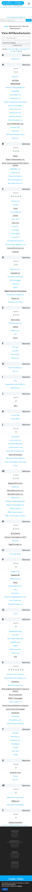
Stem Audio (15, 716)
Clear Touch (15, 219)
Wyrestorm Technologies (15, 805)
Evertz (15, 338)
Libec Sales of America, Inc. (15, 451)
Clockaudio (15, 230)
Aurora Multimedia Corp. (15, 124)
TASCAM (15, 733)
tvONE (15, 755)
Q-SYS (15, 613)
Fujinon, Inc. (15, 358)
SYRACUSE (15, 852)
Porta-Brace (15, 593)
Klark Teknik (15, 419)
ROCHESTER (14, 862)
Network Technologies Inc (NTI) (15, 537)
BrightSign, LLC (15, 169)
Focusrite (15, 351)
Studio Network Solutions (15, 723)
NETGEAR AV (15, 533)
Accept (5, 889)
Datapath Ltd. (15, 273)
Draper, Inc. (15, 298)
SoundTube (15, 713)
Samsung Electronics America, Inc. (15, 678)
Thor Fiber (15, 751)
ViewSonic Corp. (15, 772)
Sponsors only (17, 45)
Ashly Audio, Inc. (15, 98)
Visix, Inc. (15, 780)
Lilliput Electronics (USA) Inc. (15, 458)
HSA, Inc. (15, 371)
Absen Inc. (15, 77)
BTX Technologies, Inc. (15, 180)
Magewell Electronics (15, 483)
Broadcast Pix (15, 172)
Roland (15, 646)
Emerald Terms (5, 825)
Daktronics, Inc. (15, 269)
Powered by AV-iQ (24, 825)
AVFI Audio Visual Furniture (15, 134)
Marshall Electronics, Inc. (15, 490)
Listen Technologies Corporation (15, 462)
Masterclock (15, 497)
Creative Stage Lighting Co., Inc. (15, 244)
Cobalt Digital (15, 233)
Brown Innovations (15, 176)
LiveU (15, 465)
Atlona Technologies (15, 105)
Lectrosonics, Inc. (15, 440)
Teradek (15, 747)
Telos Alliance (15, 744)
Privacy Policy (14, 825)
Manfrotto (15, 487)
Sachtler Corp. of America (15, 674)
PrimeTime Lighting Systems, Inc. (15, 597)
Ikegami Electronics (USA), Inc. (15, 384)
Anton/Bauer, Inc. (15, 95)
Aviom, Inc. (15, 138)
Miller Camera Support (15, 512)
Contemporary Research (15, 241)
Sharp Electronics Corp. (15, 685)
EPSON (15, 327)
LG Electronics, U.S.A (15, 447)
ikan (15, 381)
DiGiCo (15, 287)
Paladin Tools (15, 571)
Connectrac (15, 237)
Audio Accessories (15, 116)
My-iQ (23, 17)
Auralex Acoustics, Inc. (15, 120)
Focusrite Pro (15, 354)
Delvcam (15, 284)
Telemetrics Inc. (15, 740)
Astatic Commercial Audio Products (15, 102)
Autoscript (15, 131)
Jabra (15, 406)
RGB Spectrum (15, 642)
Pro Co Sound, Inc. (15, 600)
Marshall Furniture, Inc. (15, 494)
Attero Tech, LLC (15, 109)
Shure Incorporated (15, 695)
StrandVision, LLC (15, 720)
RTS (15, 657)
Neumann (15, 541)
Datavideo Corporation (15, 276)
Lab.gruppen (15, 436)
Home (6, 26)
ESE (15, 334)
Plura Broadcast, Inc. (15, 586)
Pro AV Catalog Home (13, 17)
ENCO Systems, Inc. (15, 323)
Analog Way (15, 91)
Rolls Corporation (15, 649)
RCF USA (15, 635)
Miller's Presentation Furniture (15, 516)
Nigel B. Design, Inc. (15, 544)
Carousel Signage (15, 212)
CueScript (15, 252)
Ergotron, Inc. (15, 330)
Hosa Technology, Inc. (15, 367)
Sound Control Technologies (15, 709)
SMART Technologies (15, 698)
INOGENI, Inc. (15, 388)
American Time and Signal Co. (15, 87)
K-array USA (15, 415)
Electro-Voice (15, 320)
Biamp (15, 156)
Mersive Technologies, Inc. (15, 505)
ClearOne (15, 226)
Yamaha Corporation (15, 822)
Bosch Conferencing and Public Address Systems (15, 164)
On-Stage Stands (15, 554)
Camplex (15, 205)
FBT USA (15, 347)
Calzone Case (15, 201)
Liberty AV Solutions (15, 454)
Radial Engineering (15, 631)
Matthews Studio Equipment (15, 501)
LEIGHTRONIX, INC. (15, 444)
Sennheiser (15, 681)
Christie (15, 215)
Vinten (15, 776)
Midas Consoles (15, 508)
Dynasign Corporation (15, 302)
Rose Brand (15, 653)
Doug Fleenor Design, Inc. (15, 295)
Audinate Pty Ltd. (15, 113)
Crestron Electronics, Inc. (15, 248)
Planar (15, 582)
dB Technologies (15, 280)
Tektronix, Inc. (15, 737)
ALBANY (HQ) (15, 831)
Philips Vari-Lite (15, 579)
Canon (15, 208)
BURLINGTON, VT (15, 841)
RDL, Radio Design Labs (15, 638)
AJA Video (15, 80)
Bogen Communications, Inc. (15, 159)
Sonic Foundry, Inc (15, 702)
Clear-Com (15, 223)
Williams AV (15, 801)
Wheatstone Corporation (15, 797)
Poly (15, 589)
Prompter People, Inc (15, 604)
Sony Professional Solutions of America (15, 705)
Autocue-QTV (15, 127)
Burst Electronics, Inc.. (15, 183)
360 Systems (15, 59)
